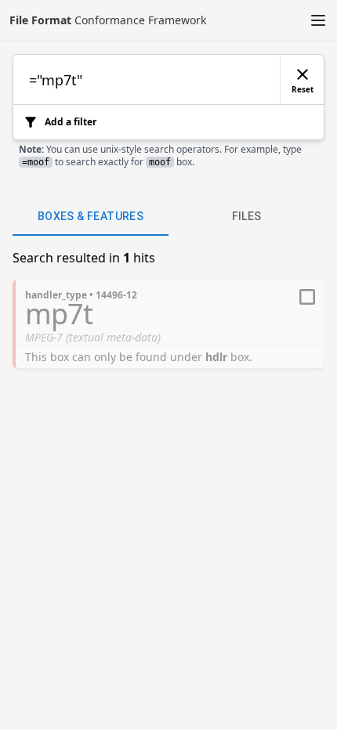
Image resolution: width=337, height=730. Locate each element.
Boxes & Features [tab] (90, 216)
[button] (318, 20)
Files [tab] (247, 216)
